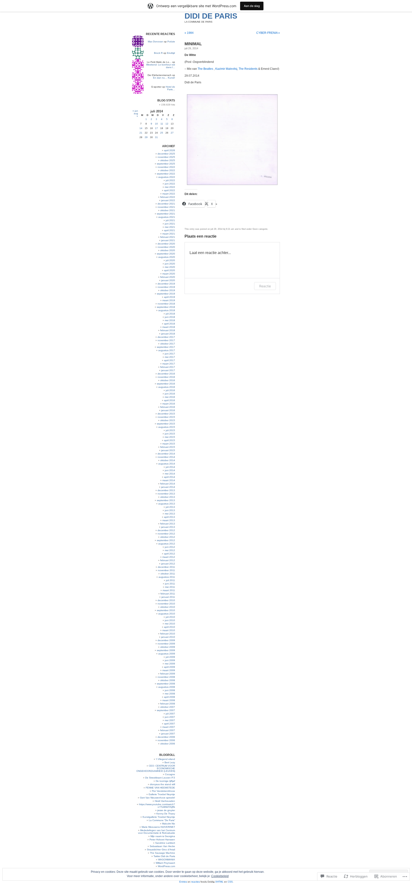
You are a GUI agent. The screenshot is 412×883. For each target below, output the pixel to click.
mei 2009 (170, 663)
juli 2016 (170, 390)
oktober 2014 (167, 460)
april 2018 (169, 323)
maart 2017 (168, 363)
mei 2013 (170, 513)
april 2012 (169, 553)
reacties (195, 881)
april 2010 (169, 627)
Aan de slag (252, 6)
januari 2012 (168, 563)
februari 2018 (167, 330)
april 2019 (169, 297)
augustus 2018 (166, 310)
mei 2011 (170, 587)
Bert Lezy (170, 762)
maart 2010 (168, 630)
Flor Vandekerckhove (163, 791)
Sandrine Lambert (165, 843)
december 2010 (166, 600)
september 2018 (166, 307)
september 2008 (166, 683)
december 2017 (166, 337)
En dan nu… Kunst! (164, 77)
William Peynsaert (165, 863)
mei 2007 (170, 720)
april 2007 (169, 723)
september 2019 (166, 293)
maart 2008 (168, 700)
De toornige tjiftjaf (165, 781)
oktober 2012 (167, 537)
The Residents (248, 68)
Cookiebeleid (220, 876)
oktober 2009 (167, 647)
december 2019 (166, 283)
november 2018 (166, 303)
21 (140, 132)
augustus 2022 (166, 177)
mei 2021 (170, 227)
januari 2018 (168, 333)
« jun (135, 111)
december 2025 (166, 153)
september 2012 (166, 540)
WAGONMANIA (166, 859)
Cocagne (170, 774)
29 (146, 137)
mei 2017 (170, 357)
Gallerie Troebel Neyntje (162, 794)
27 (172, 132)
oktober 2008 (167, 680)
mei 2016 (170, 397)
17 (156, 128)
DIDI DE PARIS (211, 16)
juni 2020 (170, 263)
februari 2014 (167, 483)
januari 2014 (168, 487)
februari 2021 (167, 237)
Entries (183, 881)
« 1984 (189, 33)
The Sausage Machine (162, 853)
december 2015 (166, 413)
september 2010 (166, 610)
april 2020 (169, 270)
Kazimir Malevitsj (226, 68)
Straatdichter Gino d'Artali (161, 849)
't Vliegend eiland (165, 759)
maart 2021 (168, 233)
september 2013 (166, 500)
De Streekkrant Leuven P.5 (160, 777)
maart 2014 (168, 480)
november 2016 (166, 377)
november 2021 (166, 207)
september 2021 (166, 213)
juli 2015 (170, 430)
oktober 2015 (167, 420)
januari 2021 (168, 240)
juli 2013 (170, 507)
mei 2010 (170, 623)
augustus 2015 (166, 427)
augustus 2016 (166, 387)
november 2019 (166, 287)
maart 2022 (168, 193)
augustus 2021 (166, 217)
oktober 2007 (167, 707)
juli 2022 (170, 180)
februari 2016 (167, 407)
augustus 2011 (167, 577)
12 (166, 123)
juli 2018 (170, 313)
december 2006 (166, 737)
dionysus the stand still (162, 784)
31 (156, 137)
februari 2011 (167, 593)
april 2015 (169, 440)
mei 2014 (170, 473)
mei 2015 (170, 437)
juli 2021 (170, 220)
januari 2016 (168, 410)
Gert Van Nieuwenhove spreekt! (157, 797)
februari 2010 (167, 633)
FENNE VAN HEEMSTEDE (160, 787)
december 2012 (166, 530)
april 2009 (169, 667)
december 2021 (166, 203)
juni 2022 (170, 183)
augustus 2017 (166, 350)
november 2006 (166, 740)
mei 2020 (170, 267)
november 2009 (166, 643)
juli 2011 (170, 580)
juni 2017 (170, 353)
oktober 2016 (167, 380)
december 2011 (166, 567)
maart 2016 (168, 403)
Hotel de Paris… (170, 88)
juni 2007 (170, 717)
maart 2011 (169, 590)
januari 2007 (168, 733)
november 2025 (166, 157)
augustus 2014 (166, 463)
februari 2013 (167, 523)
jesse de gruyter (166, 810)
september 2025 (166, 163)
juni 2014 (170, 470)
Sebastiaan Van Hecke (162, 846)
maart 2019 (168, 300)
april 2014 (169, 477)
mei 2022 (170, 187)
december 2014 (166, 453)
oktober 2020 (167, 250)
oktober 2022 (167, 170)
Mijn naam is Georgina (162, 836)
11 (161, 123)
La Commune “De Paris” (162, 820)
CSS (230, 881)
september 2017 (166, 347)
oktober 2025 (167, 160)
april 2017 (169, 360)
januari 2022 (168, 200)
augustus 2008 (166, 687)
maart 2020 (168, 273)
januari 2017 (168, 370)
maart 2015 (168, 443)
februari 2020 (167, 277)
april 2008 (169, 697)
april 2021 (169, 230)
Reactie (265, 286)
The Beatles (205, 68)
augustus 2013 (166, 503)
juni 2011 (170, 583)
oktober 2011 (167, 573)
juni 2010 (170, 620)
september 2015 (166, 423)
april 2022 (169, 190)
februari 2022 (167, 197)
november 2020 (166, 247)
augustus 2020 (166, 257)
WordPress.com (166, 866)
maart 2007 (168, 727)
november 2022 (166, 167)
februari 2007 (167, 730)
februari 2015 (167, 447)
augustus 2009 (166, 653)
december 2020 (166, 243)
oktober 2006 (167, 743)
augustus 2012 (166, 543)
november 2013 (166, 493)
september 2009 (166, 650)
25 (161, 132)
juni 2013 (170, 510)
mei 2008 (170, 693)
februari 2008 (167, 703)
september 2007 (166, 710)
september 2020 (166, 253)
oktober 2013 (167, 497)
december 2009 (166, 640)
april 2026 (169, 150)
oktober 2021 (167, 210)
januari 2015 (168, 450)
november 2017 (166, 340)
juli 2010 (170, 617)
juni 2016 (170, 393)
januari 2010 (168, 637)
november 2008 (166, 677)
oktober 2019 (167, 290)
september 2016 (166, 383)
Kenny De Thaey (165, 813)
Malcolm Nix (168, 823)
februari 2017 (167, 367)
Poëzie (171, 41)
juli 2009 (170, 657)
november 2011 (166, 570)
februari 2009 (167, 673)
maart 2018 (168, 327)
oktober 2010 (167, 607)
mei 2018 (170, 320)
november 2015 (166, 417)
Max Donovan (155, 41)
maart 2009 (168, 670)
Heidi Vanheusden (165, 801)
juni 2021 (170, 223)
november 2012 (166, 533)
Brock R (158, 53)
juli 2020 (170, 260)
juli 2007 (170, 713)
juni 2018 (170, 317)
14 (140, 128)
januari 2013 (168, 527)
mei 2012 (170, 550)
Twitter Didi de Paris (164, 856)
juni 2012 (170, 547)
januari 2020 (168, 280)
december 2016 (166, 373)
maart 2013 (168, 520)
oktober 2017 (167, 343)
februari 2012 (167, 560)
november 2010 (166, 603)
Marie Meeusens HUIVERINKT (158, 827)
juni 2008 (170, 690)
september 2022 (166, 173)
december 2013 (166, 490)
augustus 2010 (166, 613)
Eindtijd (171, 53)
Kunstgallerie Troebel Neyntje (159, 817)
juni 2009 (170, 660)
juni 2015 (170, 433)
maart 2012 (168, 557)
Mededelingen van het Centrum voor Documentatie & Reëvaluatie (156, 831)
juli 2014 (170, 467)
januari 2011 (168, 597)
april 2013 (169, 517)
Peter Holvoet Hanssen (162, 839)
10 (156, 123)
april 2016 (169, 400)
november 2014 (166, 457)
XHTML (219, 881)
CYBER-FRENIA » (268, 33)
